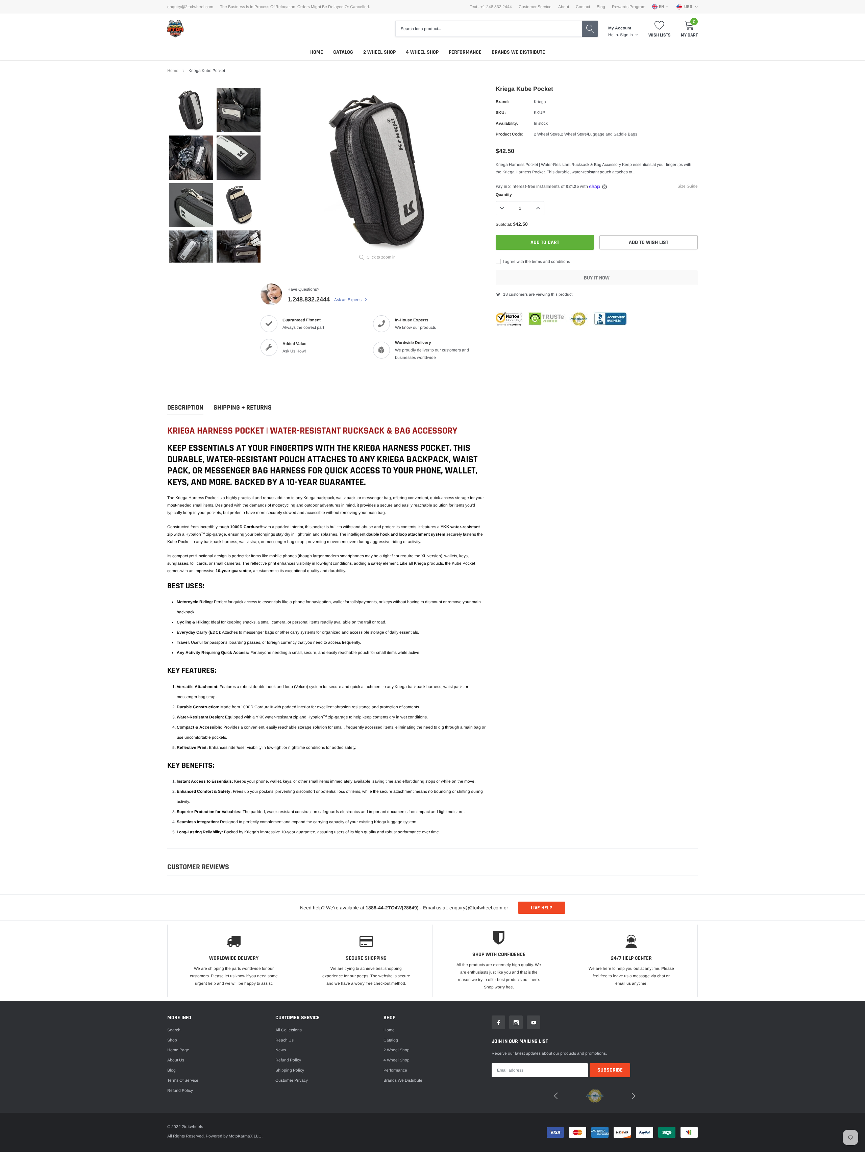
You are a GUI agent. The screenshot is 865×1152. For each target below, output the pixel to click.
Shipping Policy (289, 1070)
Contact (583, 7)
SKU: (501, 112)
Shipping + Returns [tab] (243, 407)
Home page (178, 1050)
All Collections (288, 1030)
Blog (601, 7)
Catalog (343, 52)
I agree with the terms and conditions (536, 261)
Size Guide (687, 186)
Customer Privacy (291, 1080)
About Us (175, 1060)
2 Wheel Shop (379, 52)
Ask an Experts (348, 299)
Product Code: (509, 134)
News (280, 1050)
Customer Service (535, 7)
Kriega (540, 101)
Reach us (284, 1040)
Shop (172, 1040)
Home (316, 52)
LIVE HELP (541, 907)
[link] (191, 110)
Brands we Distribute (518, 52)
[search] (590, 29)
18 (505, 294)
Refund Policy (288, 1060)
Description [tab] (185, 407)
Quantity (504, 194)
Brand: (502, 101)
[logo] (175, 29)
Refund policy (180, 1090)
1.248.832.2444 (309, 299)
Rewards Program (628, 7)
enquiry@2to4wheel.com (190, 7)
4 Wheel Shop (422, 52)
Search (173, 1030)
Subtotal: (504, 224)
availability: (507, 123)
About (563, 7)
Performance (465, 52)
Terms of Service (182, 1080)
